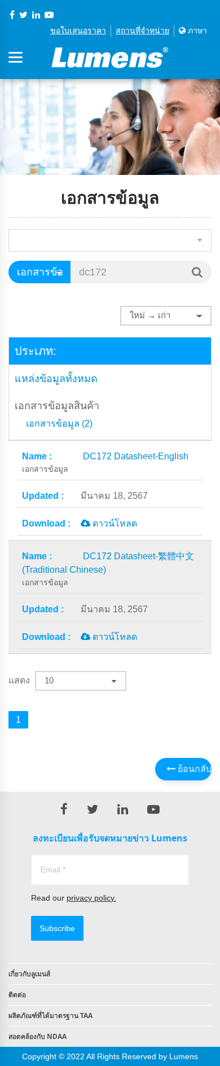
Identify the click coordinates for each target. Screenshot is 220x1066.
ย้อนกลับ (193, 769)
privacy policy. (91, 897)
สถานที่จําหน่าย (142, 30)
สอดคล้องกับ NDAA (37, 1036)
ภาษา (196, 30)
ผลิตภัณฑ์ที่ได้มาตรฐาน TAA (50, 1015)
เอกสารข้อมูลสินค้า (57, 405)
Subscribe (57, 928)
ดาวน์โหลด (113, 523)
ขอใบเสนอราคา (78, 30)
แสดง (19, 680)
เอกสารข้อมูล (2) (59, 423)
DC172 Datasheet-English (105, 462)
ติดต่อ (17, 994)
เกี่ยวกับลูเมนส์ (29, 974)
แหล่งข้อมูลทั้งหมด (56, 378)
